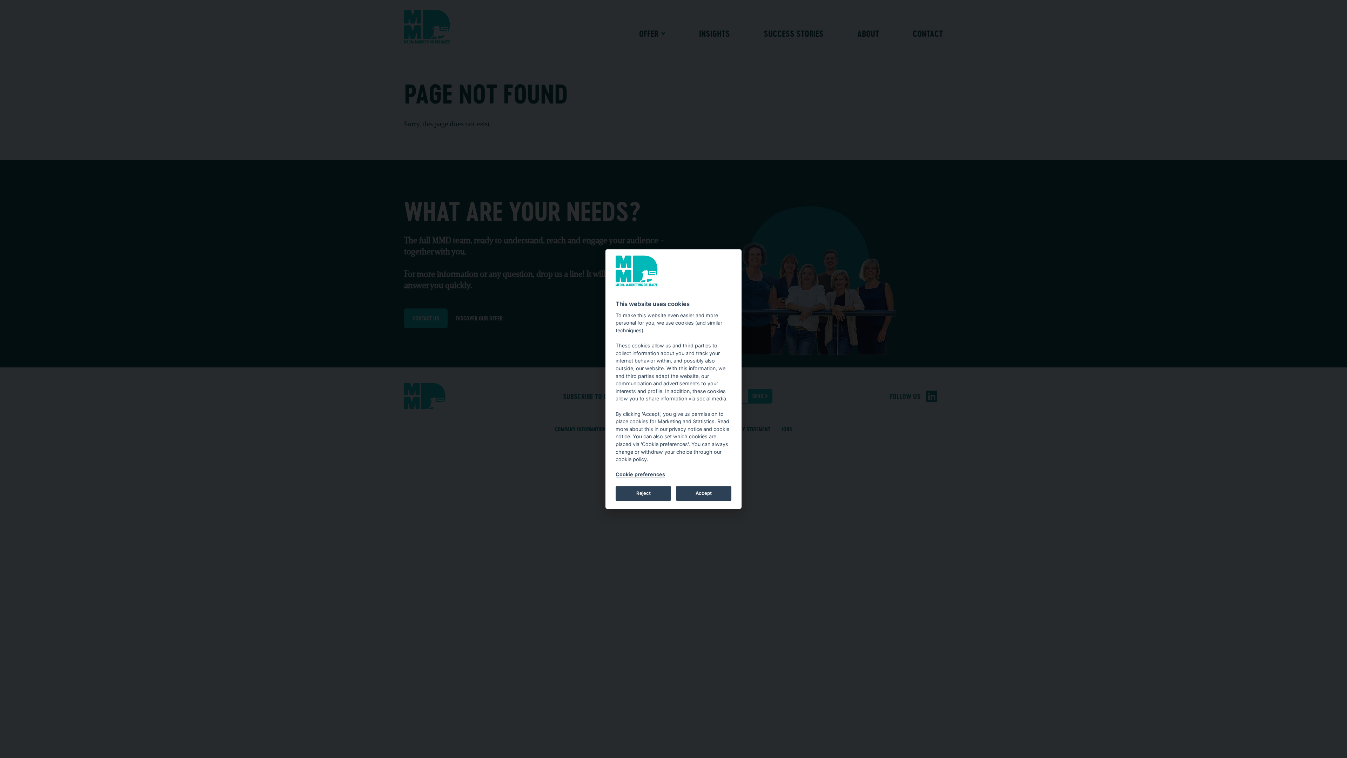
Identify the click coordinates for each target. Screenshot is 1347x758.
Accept (704, 493)
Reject (643, 493)
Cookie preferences (640, 474)
